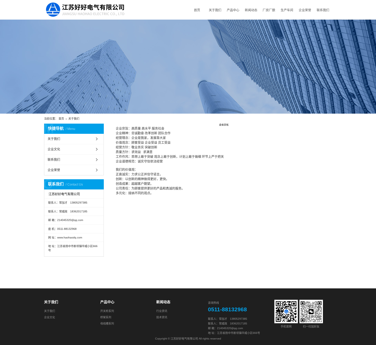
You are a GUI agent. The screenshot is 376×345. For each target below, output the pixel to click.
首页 (197, 10)
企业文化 (54, 149)
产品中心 (233, 10)
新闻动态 (251, 10)
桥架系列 (105, 317)
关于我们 (215, 10)
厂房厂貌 (269, 10)
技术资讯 (161, 317)
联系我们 (323, 10)
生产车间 (287, 10)
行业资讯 (161, 310)
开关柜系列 (107, 310)
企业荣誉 (305, 10)
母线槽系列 (107, 323)
